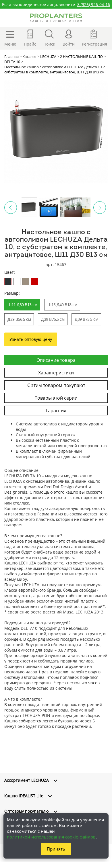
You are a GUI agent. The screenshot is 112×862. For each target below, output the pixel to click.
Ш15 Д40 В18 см (62, 304)
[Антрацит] (7, 281)
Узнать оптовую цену (30, 339)
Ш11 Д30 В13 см (22, 304)
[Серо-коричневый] (25, 281)
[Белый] (16, 281)
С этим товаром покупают (56, 385)
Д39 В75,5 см (52, 319)
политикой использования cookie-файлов (51, 837)
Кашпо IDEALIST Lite (23, 795)
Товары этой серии (56, 398)
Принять (56, 849)
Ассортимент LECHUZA (26, 780)
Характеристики (56, 373)
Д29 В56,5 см (19, 319)
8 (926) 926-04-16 (93, 4)
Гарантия (56, 410)
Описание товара (56, 360)
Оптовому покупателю (26, 811)
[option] (56, 131)
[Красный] (34, 281)
